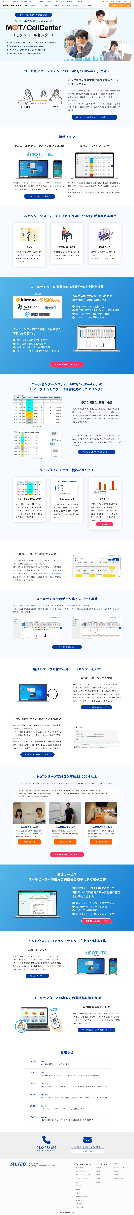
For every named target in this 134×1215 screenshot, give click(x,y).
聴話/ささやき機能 (51, 573)
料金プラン (55, 5)
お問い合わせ (79, 1203)
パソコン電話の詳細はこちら (96, 707)
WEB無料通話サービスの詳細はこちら (96, 1030)
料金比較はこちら (37, 976)
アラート (49, 570)
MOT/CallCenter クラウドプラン (84, 1174)
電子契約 (49, 1)
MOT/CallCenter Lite (81, 1171)
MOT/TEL (98, 1171)
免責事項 (116, 1174)
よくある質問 (86, 5)
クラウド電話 (24, 1)
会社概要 (79, 1)
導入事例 (45, 5)
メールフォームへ (86, 1151)
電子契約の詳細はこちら (96, 921)
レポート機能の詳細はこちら (66, 647)
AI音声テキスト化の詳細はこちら (37, 754)
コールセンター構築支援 (82, 1178)
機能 (26, 5)
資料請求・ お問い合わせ (119, 5)
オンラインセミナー (70, 1)
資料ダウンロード (59, 1)
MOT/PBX (15, 1)
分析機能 (104, 524)
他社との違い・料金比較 (70, 5)
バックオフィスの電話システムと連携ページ (94, 117)
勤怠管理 (32, 1)
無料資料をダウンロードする (66, 364)
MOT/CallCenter (80, 1167)
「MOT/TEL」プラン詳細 (39, 196)
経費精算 (41, 1)
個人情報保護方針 (118, 1178)
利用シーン (34, 5)
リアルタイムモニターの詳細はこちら (96, 452)
